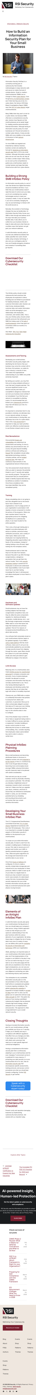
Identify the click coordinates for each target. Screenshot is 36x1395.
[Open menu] (3, 11)
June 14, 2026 (25, 1261)
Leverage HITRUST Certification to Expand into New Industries (9, 1171)
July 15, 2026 (25, 1244)
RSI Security (24, 4)
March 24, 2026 (25, 1292)
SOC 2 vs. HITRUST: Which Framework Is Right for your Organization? (14, 1261)
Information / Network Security (18, 24)
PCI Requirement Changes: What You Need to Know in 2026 (14, 1292)
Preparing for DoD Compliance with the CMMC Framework (14, 1277)
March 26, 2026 (25, 1277)
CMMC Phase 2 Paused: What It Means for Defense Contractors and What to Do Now (15, 1245)
